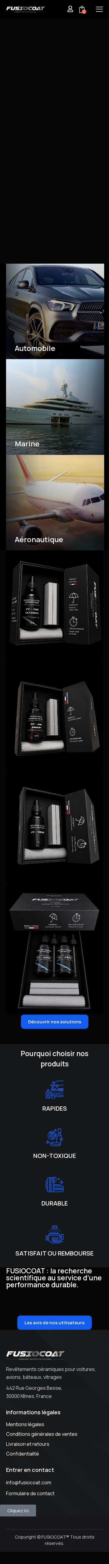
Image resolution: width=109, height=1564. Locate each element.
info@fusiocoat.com (28, 1482)
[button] (99, 9)
